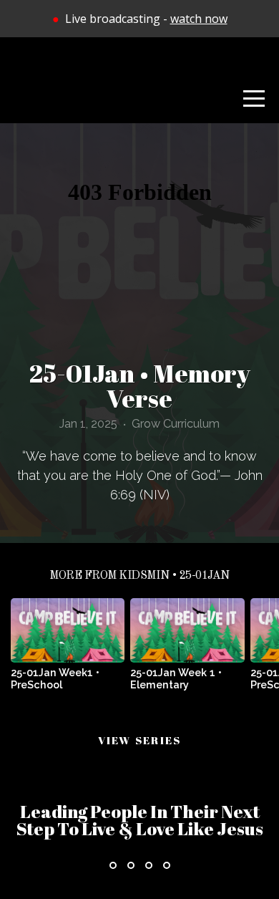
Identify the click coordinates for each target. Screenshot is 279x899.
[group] (67, 649)
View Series (140, 740)
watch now (198, 19)
